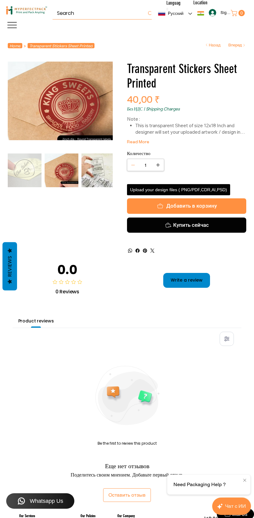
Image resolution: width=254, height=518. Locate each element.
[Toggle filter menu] (227, 339)
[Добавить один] (158, 165)
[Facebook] (137, 251)
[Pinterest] (145, 251)
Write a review (187, 280)
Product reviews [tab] (36, 321)
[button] (200, 13)
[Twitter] (152, 251)
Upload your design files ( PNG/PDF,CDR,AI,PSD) (178, 189)
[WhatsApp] (130, 251)
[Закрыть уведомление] (244, 480)
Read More (138, 141)
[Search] (150, 13)
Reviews (9, 266)
